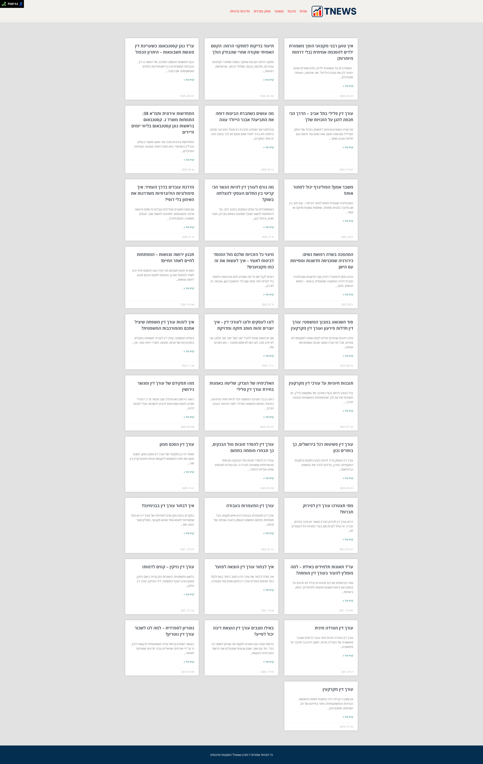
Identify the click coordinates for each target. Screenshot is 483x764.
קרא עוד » (348, 86)
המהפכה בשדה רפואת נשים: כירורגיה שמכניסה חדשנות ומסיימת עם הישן (321, 260)
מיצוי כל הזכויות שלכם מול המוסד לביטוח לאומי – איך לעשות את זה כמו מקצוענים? (244, 260)
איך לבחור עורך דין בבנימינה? (168, 505)
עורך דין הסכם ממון (177, 444)
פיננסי (292, 11)
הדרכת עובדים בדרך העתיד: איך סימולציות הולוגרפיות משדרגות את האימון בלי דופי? (162, 193)
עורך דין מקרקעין (338, 689)
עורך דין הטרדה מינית (334, 628)
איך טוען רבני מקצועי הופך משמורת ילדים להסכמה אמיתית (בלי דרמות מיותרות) (321, 52)
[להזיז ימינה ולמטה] (5, 5)
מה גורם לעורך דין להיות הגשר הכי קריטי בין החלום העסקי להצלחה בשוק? (243, 193)
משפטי (279, 11)
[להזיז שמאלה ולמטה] (3, 5)
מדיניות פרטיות (240, 11)
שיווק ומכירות (262, 11)
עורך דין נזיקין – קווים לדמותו (168, 566)
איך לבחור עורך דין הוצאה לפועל (244, 566)
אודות (303, 11)
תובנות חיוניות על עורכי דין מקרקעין (321, 383)
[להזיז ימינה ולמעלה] (5, 3)
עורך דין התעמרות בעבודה (250, 505)
